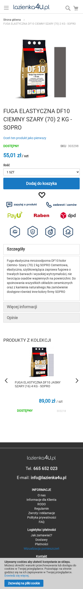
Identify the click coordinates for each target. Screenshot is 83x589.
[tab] (41, 249)
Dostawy (41, 539)
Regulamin (41, 508)
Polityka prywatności (41, 517)
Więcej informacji (22, 306)
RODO (41, 504)
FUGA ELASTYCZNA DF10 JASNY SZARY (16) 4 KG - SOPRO (37, 384)
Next (76, 380)
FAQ (41, 522)
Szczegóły (16, 249)
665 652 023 (45, 468)
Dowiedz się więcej (16, 575)
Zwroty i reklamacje (41, 513)
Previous (6, 380)
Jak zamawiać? (41, 535)
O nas (42, 495)
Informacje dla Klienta (41, 499)
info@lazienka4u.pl (48, 477)
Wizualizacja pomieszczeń (41, 548)
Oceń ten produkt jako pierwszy (24, 138)
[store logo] (31, 6)
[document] (41, 573)
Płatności (41, 544)
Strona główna (12, 19)
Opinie (12, 317)
